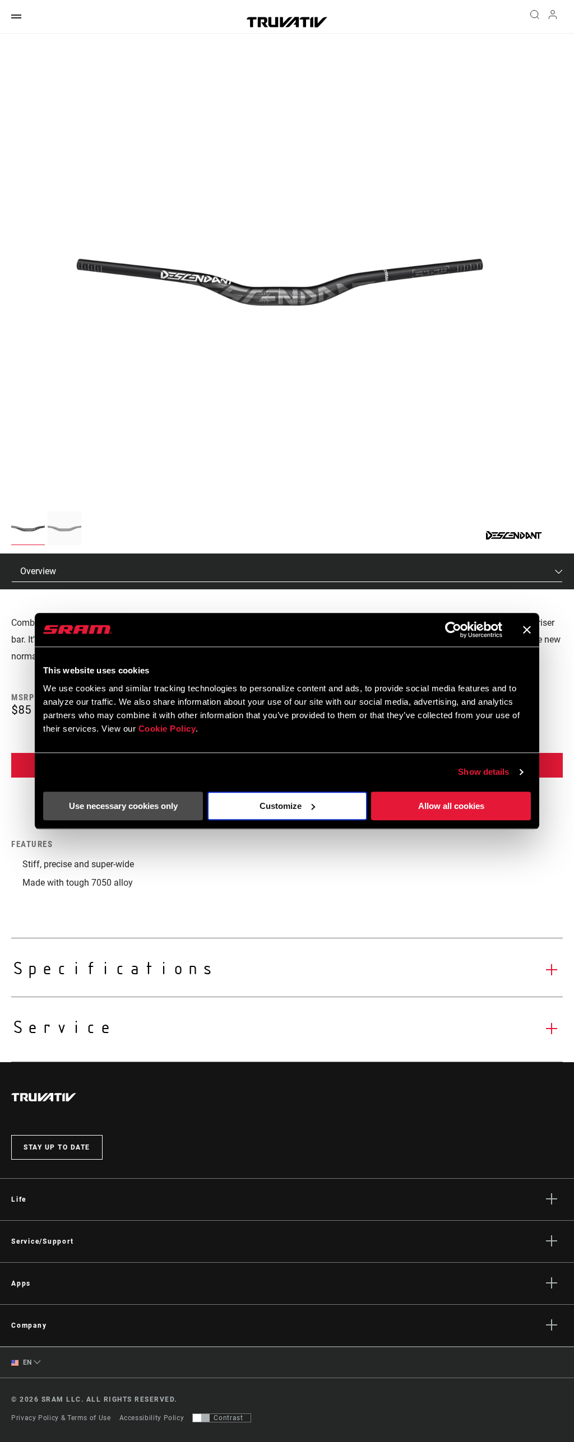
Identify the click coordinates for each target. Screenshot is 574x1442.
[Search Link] (535, 16)
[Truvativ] (287, 22)
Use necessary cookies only (123, 806)
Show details (483, 771)
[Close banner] (527, 630)
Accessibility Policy (151, 1418)
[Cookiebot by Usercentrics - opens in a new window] (453, 629)
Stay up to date (57, 1147)
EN (26, 1362)
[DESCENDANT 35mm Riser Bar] (279, 285)
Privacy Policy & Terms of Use (61, 1418)
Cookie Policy (167, 728)
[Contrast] (201, 1418)
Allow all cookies (451, 806)
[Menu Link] (16, 17)
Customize (281, 806)
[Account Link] (553, 17)
